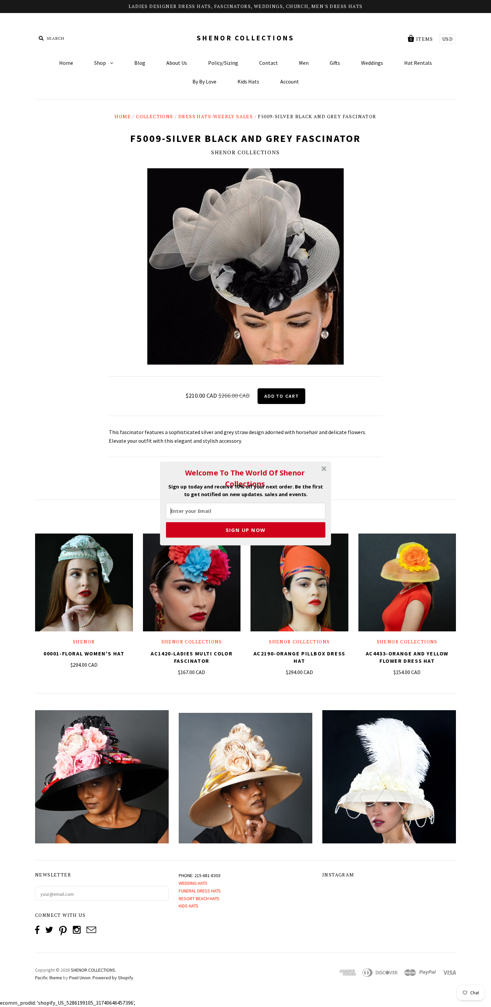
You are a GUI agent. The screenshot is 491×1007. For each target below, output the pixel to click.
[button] (245, 478)
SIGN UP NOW (246, 530)
